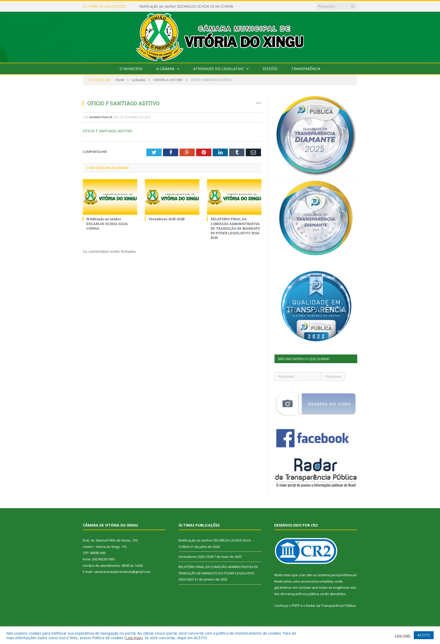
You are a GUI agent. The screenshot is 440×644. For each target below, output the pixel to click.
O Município (131, 68)
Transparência (305, 68)
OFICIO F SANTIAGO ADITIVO (107, 130)
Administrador (100, 117)
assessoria (309, 581)
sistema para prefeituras (337, 575)
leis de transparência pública (296, 594)
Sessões (270, 68)
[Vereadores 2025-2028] (172, 197)
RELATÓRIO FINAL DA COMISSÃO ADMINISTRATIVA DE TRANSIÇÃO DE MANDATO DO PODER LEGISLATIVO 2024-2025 (235, 228)
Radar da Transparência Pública (331, 605)
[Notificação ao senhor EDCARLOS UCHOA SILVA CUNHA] (110, 197)
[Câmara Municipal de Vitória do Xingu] (220, 36)
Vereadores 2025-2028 (166, 219)
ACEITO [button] (423, 635)
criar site (305, 575)
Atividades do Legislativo (218, 68)
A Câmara (165, 68)
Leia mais (134, 637)
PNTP (296, 605)
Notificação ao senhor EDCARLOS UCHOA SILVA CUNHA (186, 6)
